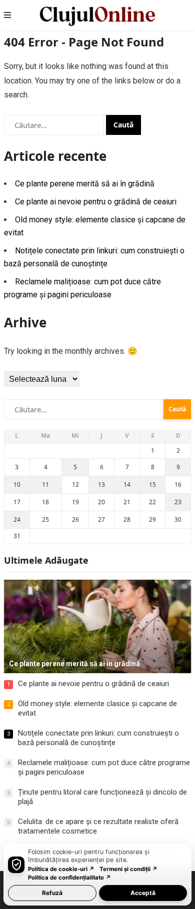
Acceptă (143, 893)
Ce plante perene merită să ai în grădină (84, 183)
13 (101, 484)
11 (45, 484)
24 (17, 519)
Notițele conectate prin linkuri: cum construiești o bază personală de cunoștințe (98, 738)
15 (152, 484)
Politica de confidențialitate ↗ (69, 877)
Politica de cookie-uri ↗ (61, 869)
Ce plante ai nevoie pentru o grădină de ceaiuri (95, 201)
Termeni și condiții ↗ (129, 869)
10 (17, 484)
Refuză (52, 893)
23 (178, 502)
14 (127, 484)
